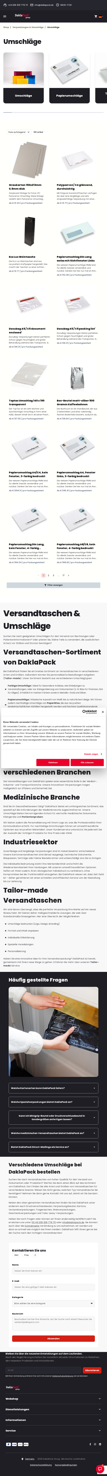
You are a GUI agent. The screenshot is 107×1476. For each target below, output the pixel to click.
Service (11, 1430)
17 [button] (64, 575)
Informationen (16, 1420)
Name (15, 1264)
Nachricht (17, 1313)
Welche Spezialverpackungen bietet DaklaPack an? (41, 1102)
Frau (26, 1255)
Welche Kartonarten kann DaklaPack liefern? (38, 1088)
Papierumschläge (69, 96)
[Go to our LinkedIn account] (99, 1444)
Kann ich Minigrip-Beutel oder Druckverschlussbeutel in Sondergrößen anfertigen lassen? (52, 1117)
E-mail (15, 1281)
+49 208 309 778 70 (18, 5)
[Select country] (101, 16)
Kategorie (17, 1297)
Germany (29, 1459)
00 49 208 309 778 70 (44, 1222)
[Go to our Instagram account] (94, 1444)
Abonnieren (92, 1370)
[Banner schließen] (103, 712)
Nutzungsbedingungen (66, 1465)
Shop (7, 27)
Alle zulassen (87, 762)
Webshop (12, 1398)
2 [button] (48, 575)
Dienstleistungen (17, 1409)
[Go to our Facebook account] (89, 1444)
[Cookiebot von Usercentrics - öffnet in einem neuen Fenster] (84, 712)
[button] (68, 575)
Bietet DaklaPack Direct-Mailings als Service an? (40, 1147)
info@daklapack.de (44, 5)
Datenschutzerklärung (62, 1376)
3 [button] (53, 575)
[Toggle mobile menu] (4, 16)
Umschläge (23, 96)
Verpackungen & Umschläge (29, 27)
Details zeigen (91, 754)
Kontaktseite (32, 1226)
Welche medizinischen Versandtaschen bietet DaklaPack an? (47, 1133)
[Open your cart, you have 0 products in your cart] (95, 16)
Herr (16, 1255)
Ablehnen (53, 762)
